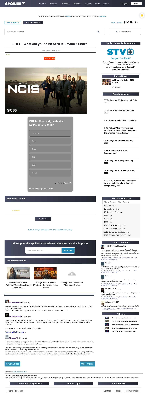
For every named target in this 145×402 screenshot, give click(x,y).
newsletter (102, 16)
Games (106, 3)
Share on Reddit (50, 58)
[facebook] (125, 22)
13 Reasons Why (111, 212)
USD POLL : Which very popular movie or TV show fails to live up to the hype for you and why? (120, 130)
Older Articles (87, 364)
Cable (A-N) (65, 3)
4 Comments (43, 218)
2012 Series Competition (114, 232)
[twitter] (127, 22)
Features (88, 3)
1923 (106, 222)
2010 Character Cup (112, 225)
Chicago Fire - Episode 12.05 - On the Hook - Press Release (45, 285)
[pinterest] (137, 22)
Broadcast (53, 3)
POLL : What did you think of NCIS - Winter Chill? (49, 44)
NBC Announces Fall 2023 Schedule (120, 120)
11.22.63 (107, 206)
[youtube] (131, 22)
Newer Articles (12, 364)
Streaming (42, 3)
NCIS (7, 54)
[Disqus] (50, 327)
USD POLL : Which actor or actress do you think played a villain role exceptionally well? (120, 183)
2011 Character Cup (112, 229)
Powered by (8, 210)
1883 (106, 215)
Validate (136, 4)
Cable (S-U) (77, 3)
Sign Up (125, 4)
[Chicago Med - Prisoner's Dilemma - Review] (72, 280)
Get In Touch (13, 22)
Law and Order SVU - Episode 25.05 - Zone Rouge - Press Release (18, 285)
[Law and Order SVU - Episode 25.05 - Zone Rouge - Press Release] (18, 280)
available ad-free (129, 62)
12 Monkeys (109, 209)
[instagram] (134, 22)
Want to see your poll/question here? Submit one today (50, 230)
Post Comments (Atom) (20, 372)
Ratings (97, 3)
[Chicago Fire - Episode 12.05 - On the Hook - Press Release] (45, 280)
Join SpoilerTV (34, 22)
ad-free (68, 16)
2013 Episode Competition (115, 235)
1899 (106, 219)
